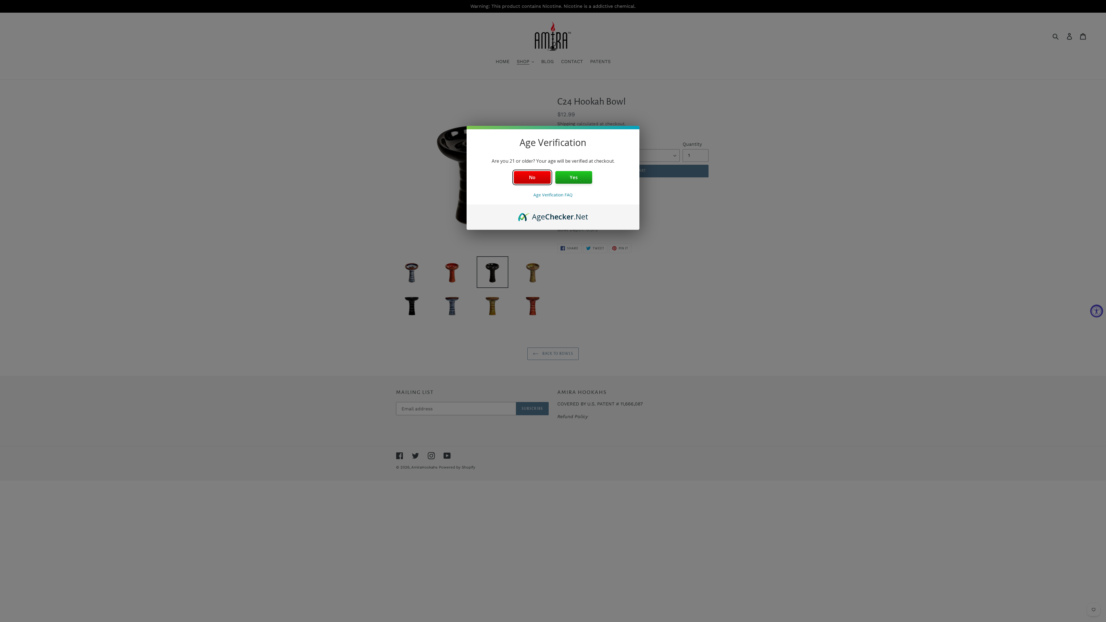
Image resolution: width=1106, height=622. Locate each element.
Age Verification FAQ (553, 195)
